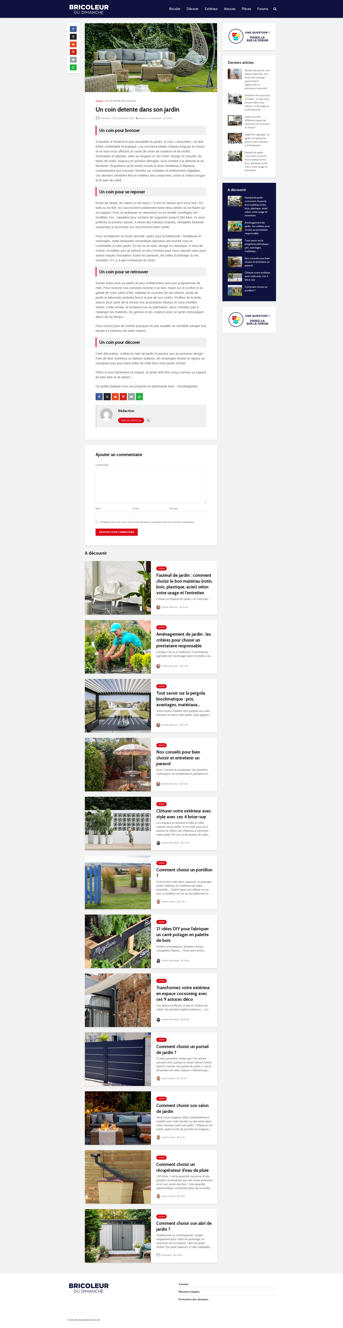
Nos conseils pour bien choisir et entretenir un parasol (178, 757)
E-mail (136, 509)
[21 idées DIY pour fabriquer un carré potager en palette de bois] (118, 941)
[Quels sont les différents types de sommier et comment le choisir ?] (235, 120)
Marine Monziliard (170, 843)
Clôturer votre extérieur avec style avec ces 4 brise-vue (183, 813)
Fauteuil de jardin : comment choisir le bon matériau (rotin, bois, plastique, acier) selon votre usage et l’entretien (184, 584)
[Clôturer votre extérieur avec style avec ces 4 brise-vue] (118, 823)
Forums (262, 9)
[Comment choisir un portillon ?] (118, 882)
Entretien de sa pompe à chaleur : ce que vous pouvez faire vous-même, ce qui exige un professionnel (257, 102)
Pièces (246, 9)
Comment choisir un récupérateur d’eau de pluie (182, 1167)
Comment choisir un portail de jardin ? (182, 1049)
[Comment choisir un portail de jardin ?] (118, 1058)
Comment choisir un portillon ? (184, 872)
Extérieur (211, 9)
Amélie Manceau (169, 607)
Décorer (192, 9)
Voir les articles (131, 420)
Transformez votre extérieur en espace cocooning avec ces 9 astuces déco (183, 993)
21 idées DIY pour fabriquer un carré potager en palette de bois (182, 934)
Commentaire (102, 465)
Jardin (161, 568)
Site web (173, 509)
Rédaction (106, 118)
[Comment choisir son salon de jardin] (118, 1117)
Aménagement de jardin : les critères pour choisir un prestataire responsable (183, 639)
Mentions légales (189, 1291)
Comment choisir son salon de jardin (182, 1108)
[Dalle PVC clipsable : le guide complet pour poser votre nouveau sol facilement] (235, 137)
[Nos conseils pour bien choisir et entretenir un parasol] (118, 764)
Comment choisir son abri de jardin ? (184, 1226)
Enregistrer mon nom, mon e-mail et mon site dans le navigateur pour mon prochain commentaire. (147, 522)
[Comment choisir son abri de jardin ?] (118, 1235)
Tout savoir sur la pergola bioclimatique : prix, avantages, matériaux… (180, 698)
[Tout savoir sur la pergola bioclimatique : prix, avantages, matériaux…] (118, 705)
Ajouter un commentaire (150, 118)
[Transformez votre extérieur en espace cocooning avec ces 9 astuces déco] (118, 999)
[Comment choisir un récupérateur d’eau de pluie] (118, 1176)
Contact (183, 1284)
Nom (99, 509)
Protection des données (193, 1299)
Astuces (229, 9)
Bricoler (174, 9)
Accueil (99, 101)
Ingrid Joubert (168, 901)
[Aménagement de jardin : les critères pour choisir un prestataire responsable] (118, 646)
